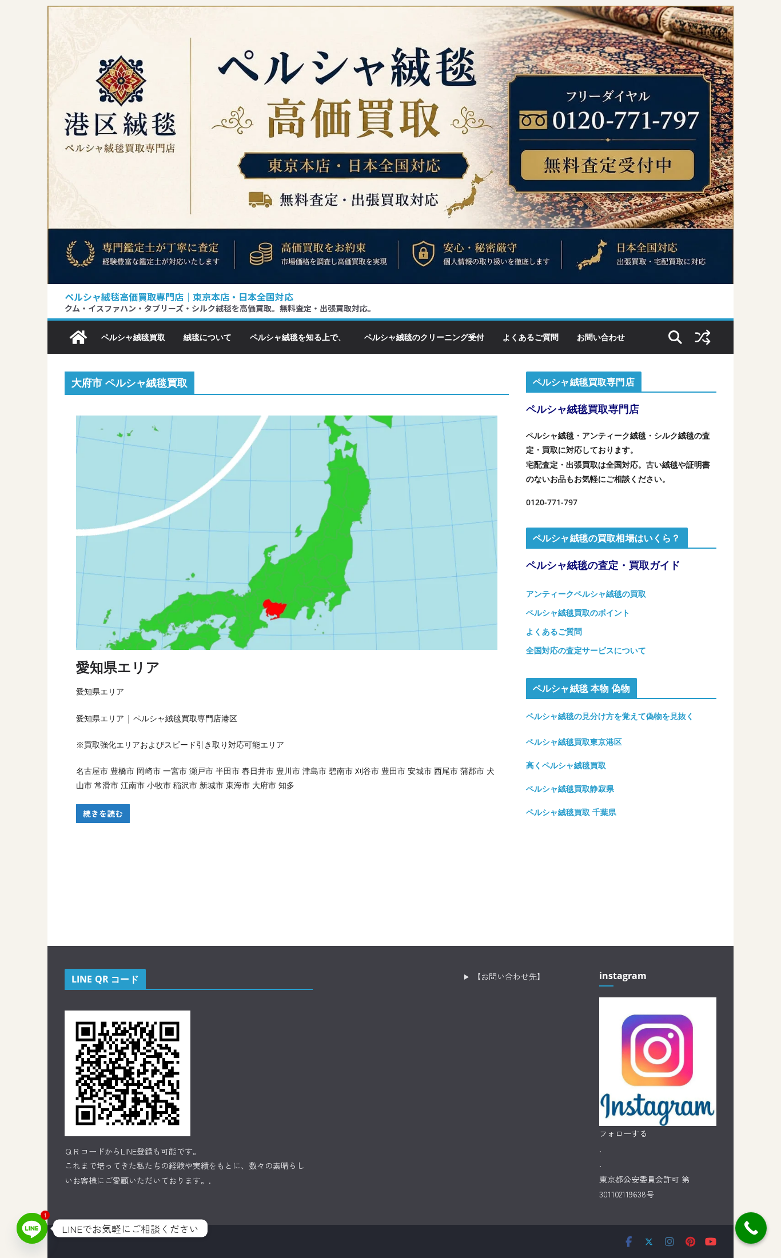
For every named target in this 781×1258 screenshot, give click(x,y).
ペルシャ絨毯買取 (133, 337)
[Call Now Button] (751, 1228)
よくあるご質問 (531, 337)
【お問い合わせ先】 (509, 976)
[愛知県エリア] (286, 533)
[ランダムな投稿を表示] (702, 337)
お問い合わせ (601, 337)
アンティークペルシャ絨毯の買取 (586, 593)
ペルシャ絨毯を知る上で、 (298, 337)
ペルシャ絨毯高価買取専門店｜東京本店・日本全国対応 (179, 296)
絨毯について (208, 337)
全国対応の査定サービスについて (586, 650)
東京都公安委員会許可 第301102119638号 (644, 1186)
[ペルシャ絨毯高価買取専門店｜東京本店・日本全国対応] (390, 14)
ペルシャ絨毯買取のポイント (578, 612)
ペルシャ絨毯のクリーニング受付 (424, 337)
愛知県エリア (118, 666)
